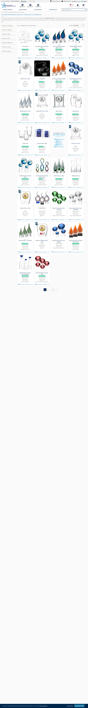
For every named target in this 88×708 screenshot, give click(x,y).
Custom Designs (38, 9)
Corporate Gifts (53, 9)
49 (53, 289)
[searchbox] (74, 10)
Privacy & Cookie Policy (43, 705)
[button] (5, 1)
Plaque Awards (23, 9)
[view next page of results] (56, 289)
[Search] (86, 10)
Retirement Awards (28, 25)
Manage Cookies (70, 705)
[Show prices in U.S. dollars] (70, 5)
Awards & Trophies (7, 9)
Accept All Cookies (79, 705)
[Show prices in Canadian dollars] (73, 5)
